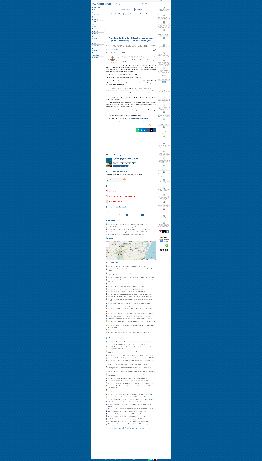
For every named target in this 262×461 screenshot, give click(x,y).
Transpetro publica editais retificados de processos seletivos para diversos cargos (130, 341)
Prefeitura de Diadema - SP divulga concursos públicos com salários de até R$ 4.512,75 (131, 358)
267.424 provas (146, 4)
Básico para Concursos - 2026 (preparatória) (125, 158)
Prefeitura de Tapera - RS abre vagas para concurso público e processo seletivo (129, 311)
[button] (107, 243)
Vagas (95, 43)
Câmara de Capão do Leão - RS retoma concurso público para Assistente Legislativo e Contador (131, 333)
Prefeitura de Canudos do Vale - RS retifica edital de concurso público (129, 316)
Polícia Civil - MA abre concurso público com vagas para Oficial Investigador (128, 419)
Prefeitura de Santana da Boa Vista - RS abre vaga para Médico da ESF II (127, 291)
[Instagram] (156, 460)
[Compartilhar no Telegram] (141, 130)
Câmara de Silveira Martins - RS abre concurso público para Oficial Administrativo (130, 318)
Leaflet (141, 259)
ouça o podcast (133, 122)
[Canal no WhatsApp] (149, 460)
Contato (96, 57)
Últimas (96, 31)
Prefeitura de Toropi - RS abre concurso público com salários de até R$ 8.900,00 (129, 294)
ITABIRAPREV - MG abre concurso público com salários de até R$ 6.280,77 (127, 364)
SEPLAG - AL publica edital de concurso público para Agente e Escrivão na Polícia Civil (131, 408)
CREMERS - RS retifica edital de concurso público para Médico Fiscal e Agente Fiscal (130, 330)
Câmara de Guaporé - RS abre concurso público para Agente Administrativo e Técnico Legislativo (131, 280)
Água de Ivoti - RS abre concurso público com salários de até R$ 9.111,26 (127, 232)
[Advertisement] (120, 25)
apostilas (132, 4)
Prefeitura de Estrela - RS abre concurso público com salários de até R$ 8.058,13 (129, 306)
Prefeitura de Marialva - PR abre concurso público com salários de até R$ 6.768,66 (130, 380)
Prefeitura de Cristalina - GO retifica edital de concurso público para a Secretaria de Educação (130, 390)
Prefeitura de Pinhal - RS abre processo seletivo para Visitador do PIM (126, 289)
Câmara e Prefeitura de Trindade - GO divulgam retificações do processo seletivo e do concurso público (131, 386)
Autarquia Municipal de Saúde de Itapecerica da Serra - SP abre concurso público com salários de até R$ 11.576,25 (131, 347)
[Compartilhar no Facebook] (148, 130)
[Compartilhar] (154, 130)
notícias (139, 4)
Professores (97, 36)
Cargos (95, 38)
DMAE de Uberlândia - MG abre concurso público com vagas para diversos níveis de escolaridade (130, 368)
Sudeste (96, 19)
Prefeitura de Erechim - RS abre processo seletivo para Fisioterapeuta (126, 286)
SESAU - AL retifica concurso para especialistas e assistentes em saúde (127, 411)
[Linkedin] (152, 460)
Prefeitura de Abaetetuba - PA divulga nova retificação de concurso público (130, 399)
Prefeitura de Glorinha (129, 56)
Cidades (96, 40)
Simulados (96, 45)
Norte (95, 24)
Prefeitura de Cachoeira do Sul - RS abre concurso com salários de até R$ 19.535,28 (130, 308)
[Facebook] (153, 460)
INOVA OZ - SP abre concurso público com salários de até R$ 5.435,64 (126, 344)
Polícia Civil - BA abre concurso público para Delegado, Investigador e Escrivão (129, 413)
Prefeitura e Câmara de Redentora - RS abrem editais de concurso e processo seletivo (130, 303)
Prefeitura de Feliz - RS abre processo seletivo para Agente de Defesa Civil (127, 224)
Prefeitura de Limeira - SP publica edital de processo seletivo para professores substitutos (164, 48)
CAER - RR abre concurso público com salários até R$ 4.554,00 (124, 402)
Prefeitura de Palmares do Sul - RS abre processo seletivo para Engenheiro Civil (129, 229)
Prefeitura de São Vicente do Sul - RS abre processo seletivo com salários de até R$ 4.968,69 (130, 269)
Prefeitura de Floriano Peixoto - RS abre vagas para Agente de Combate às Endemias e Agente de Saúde (131, 273)
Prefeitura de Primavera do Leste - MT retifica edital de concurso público (127, 397)
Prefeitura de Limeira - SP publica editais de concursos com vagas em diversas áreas (130, 355)
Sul (95, 21)
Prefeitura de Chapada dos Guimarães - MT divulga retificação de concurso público (130, 394)
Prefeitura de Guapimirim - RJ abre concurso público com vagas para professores (164, 71)
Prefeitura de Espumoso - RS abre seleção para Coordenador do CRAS (126, 266)
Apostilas (96, 9)
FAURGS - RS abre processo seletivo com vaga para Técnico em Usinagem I (128, 227)
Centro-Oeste (97, 28)
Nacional (96, 16)
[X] (155, 460)
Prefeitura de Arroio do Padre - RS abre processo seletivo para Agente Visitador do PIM (131, 284)
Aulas (95, 50)
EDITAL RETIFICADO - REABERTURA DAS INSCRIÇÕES (123, 196)
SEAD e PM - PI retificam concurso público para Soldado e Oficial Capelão (129, 424)
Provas (95, 48)
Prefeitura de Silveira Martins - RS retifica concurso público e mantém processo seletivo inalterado (131, 322)
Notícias (96, 12)
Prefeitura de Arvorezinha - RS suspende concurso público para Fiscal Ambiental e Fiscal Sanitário (131, 326)
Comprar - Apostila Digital (120, 166)
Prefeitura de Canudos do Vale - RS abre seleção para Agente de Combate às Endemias (131, 313)
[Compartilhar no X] (151, 130)
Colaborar (96, 55)
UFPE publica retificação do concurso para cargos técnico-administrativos (128, 421)
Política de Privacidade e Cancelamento (113, 459)
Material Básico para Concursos (138, 118)
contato (154, 4)
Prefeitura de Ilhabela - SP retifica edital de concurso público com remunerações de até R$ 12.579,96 (131, 351)
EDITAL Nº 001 (112, 191)
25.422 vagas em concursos (121, 4)
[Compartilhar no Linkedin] (144, 130)
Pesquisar (139, 9)
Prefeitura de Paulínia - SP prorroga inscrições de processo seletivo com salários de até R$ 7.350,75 (132, 361)
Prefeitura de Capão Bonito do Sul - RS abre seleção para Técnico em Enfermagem (130, 296)
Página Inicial (97, 7)
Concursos (96, 14)
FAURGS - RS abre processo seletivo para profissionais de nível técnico (126, 234)
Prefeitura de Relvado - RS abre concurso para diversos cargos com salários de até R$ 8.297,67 (131, 300)
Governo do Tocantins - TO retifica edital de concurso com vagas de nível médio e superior (129, 405)
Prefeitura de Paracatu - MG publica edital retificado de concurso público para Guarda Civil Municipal (131, 374)
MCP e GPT (96, 33)
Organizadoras (97, 52)
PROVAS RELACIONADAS (115, 201)
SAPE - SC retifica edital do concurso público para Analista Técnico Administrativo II (130, 383)
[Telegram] (150, 460)
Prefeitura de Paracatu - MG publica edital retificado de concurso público (127, 378)
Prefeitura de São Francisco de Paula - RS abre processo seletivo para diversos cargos (131, 277)
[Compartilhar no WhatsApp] (137, 130)
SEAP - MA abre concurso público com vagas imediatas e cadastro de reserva (128, 416)
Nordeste (96, 26)
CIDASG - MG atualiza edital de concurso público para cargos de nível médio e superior (131, 371)
